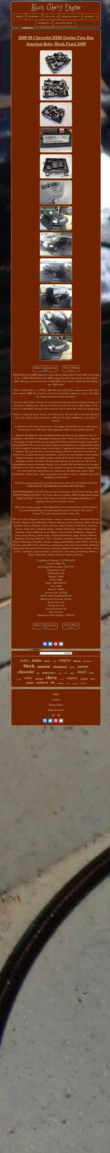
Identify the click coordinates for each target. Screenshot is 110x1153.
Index (56, 694)
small (81, 671)
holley (25, 660)
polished (87, 661)
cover (47, 660)
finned (77, 661)
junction (60, 683)
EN (53, 715)
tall (54, 661)
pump (72, 667)
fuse (38, 673)
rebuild (83, 683)
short (72, 673)
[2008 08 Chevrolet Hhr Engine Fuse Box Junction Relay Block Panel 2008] (56, 63)
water (62, 679)
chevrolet (26, 671)
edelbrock (42, 682)
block (29, 666)
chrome (19, 679)
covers (83, 666)
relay (91, 673)
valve (28, 678)
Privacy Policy (56, 704)
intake (36, 660)
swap (59, 673)
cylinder (74, 683)
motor (30, 682)
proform (84, 679)
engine (65, 660)
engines (72, 678)
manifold (43, 667)
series (68, 683)
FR (58, 715)
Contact (56, 699)
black (92, 679)
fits (53, 682)
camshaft (39, 679)
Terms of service (56, 709)
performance (49, 672)
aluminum (60, 667)
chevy (51, 677)
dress (65, 673)
